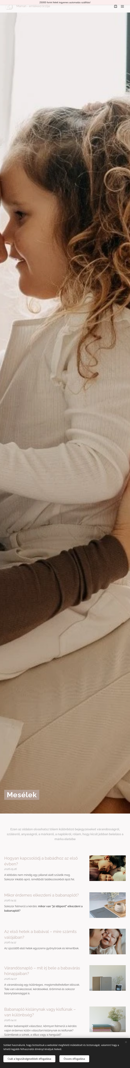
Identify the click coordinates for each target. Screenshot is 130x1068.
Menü (122, 6)
